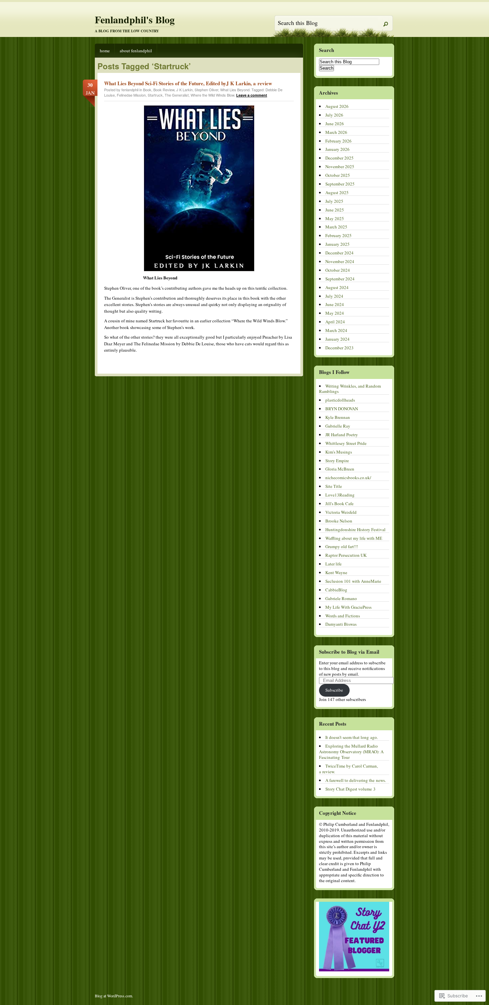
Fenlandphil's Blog (135, 19)
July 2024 (334, 296)
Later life (333, 564)
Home (105, 51)
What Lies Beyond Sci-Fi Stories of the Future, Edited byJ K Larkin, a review (188, 83)
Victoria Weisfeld (341, 512)
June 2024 (334, 304)
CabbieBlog (336, 590)
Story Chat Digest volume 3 (350, 789)
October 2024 (337, 270)
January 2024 (337, 339)
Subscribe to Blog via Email (349, 651)
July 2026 (334, 115)
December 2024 (339, 253)
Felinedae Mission (131, 95)
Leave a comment (251, 95)
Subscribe (334, 690)
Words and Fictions (342, 616)
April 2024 (335, 322)
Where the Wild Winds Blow (212, 95)
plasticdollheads (340, 400)
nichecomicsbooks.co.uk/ (348, 478)
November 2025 (339, 166)
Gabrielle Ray (337, 426)
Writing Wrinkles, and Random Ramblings (350, 389)
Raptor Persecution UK (346, 555)
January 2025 (337, 244)
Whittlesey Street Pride (346, 443)
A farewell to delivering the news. (355, 780)
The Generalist (177, 95)
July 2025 (334, 201)
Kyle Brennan (337, 417)
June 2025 (334, 210)
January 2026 (337, 149)
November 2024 (339, 261)
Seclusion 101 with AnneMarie (353, 581)
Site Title (333, 486)
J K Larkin (184, 89)
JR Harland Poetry (341, 435)
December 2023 (339, 348)
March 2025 (336, 227)
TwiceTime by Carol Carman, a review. (348, 769)
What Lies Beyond (234, 89)
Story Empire (337, 461)
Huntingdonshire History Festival (355, 529)
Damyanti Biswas (341, 624)
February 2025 (338, 235)
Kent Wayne (336, 572)
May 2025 (334, 218)
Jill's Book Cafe (339, 503)
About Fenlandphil (136, 51)
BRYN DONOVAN (341, 409)
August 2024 (337, 287)
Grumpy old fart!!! (341, 546)
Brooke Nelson (338, 521)
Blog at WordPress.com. (114, 995)
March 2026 (336, 132)
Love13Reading (340, 495)
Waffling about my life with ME (353, 538)
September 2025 (340, 184)
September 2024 (340, 279)
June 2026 (334, 124)
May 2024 (334, 313)
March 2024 (336, 330)
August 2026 (337, 106)
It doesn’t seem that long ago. (351, 737)
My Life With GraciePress (348, 607)
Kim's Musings (338, 452)
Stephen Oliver (206, 89)
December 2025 (339, 158)
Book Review (163, 89)
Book (147, 89)
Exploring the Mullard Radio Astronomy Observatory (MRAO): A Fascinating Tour (351, 751)
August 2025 (337, 192)
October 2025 (337, 175)
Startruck (155, 95)
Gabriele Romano (341, 598)
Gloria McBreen (339, 469)
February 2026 (338, 141)
